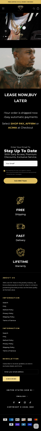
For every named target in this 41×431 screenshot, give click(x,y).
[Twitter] (19, 402)
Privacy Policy (8, 313)
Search (5, 303)
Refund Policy (8, 310)
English (21, 396)
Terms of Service (9, 320)
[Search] (34, 8)
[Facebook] (14, 402)
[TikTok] (30, 402)
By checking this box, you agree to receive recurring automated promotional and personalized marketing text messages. (21, 172)
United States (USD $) (19, 390)
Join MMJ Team (20, 181)
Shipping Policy (8, 317)
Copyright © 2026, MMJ (20, 407)
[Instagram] (25, 402)
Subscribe (11, 379)
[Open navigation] (3, 8)
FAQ (4, 306)
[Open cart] (38, 8)
